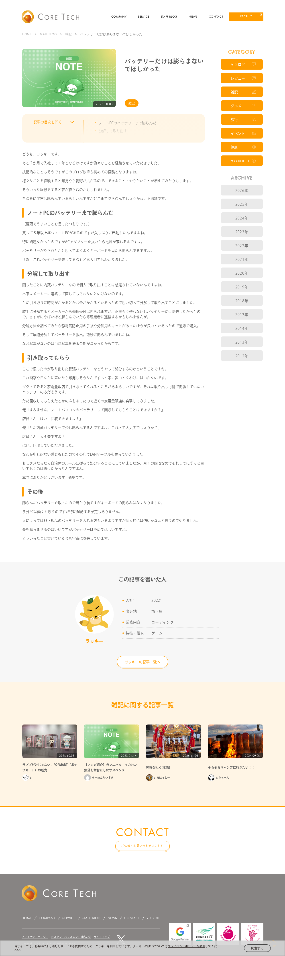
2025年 (241, 204)
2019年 (241, 287)
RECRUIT (246, 16)
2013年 (241, 342)
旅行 (234, 119)
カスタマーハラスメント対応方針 (71, 937)
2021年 (241, 259)
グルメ (236, 106)
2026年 (241, 190)
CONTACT (216, 16)
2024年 (241, 218)
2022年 (241, 246)
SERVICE (143, 16)
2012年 (241, 356)
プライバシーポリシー (35, 937)
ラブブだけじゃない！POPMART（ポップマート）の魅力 (49, 767)
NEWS (193, 16)
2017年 (241, 314)
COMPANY (119, 16)
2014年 (241, 328)
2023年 (241, 232)
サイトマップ (102, 937)
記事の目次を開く (47, 122)
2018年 (241, 301)
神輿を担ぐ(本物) (158, 767)
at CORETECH (240, 161)
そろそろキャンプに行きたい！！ (231, 767)
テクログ (238, 64)
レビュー (238, 78)
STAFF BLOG (169, 16)
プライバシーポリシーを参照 (186, 946)
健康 (234, 147)
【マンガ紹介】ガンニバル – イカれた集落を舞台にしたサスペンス (110, 767)
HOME (27, 34)
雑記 (68, 34)
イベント (238, 133)
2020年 (241, 273)
